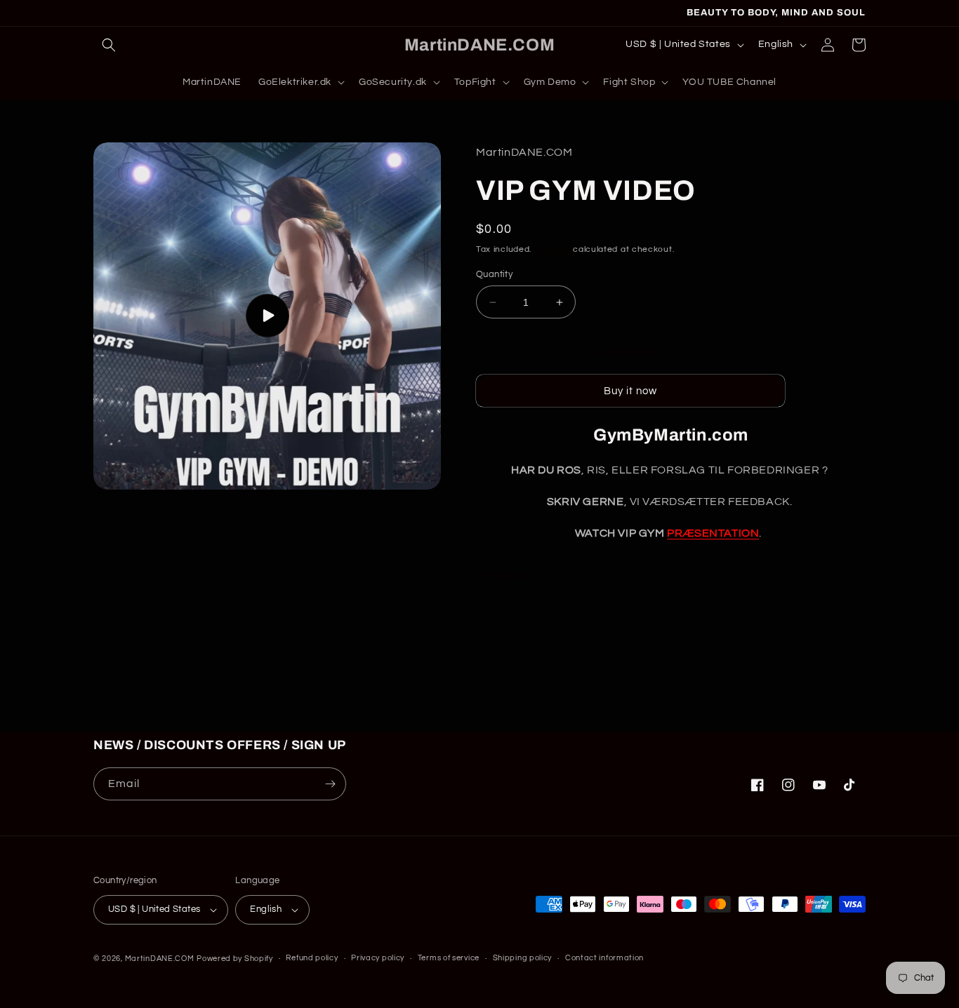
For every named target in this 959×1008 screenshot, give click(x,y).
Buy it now (630, 391)
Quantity (494, 274)
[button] (108, 44)
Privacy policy (377, 958)
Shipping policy (523, 958)
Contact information (604, 958)
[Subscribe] (330, 783)
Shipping (552, 249)
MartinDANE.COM (159, 958)
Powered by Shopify (235, 958)
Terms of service (448, 958)
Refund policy (312, 958)
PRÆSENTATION (713, 533)
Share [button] (506, 576)
